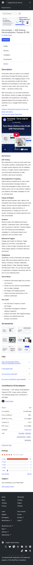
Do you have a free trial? (9, 374)
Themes (19, 500)
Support (5, 64)
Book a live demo (7, 112)
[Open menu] (30, 2)
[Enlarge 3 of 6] (13, 338)
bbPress (5, 532)
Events (19, 514)
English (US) (28, 429)
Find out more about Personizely (12, 114)
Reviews (6, 50)
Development (7, 59)
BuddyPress (6, 535)
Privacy (4, 506)
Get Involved (21, 511)
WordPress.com (7, 526)
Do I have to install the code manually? (14, 379)
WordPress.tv (7, 520)
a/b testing (28, 433)
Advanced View (7, 445)
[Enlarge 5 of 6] (13, 347)
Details (5, 46)
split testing (28, 440)
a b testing (21, 433)
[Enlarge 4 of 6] (29, 338)
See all (29, 474)
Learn (3, 511)
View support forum (8, 486)
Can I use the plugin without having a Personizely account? (11, 362)
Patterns (20, 506)
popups (29, 437)
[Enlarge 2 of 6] (29, 328)
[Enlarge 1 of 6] (13, 328)
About (3, 497)
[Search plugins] (19, 13)
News (3, 500)
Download (6, 39)
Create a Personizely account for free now (15, 109)
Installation (6, 55)
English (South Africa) (12, 542)
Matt (4, 529)
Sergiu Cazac (8, 35)
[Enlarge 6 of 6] (29, 347)
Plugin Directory (6, 7)
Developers (5, 517)
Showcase (20, 497)
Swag (20, 520)
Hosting (4, 503)
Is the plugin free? (7, 368)
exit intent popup (21, 437)
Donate (20, 517)
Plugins (19, 503)
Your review (5, 474)
